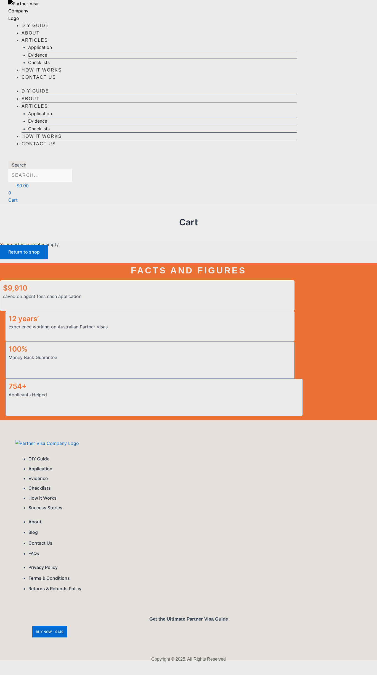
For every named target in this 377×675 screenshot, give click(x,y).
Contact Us (39, 77)
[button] (17, 157)
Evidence (37, 55)
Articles (35, 40)
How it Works (42, 70)
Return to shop (24, 252)
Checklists (39, 62)
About (31, 33)
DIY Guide (35, 25)
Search (19, 165)
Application (40, 47)
